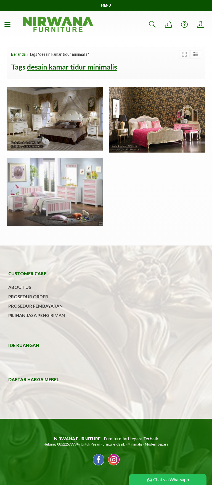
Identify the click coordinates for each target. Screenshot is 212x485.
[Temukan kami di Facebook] (98, 465)
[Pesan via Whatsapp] (168, 25)
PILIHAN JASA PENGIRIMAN (36, 315)
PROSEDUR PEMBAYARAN (35, 305)
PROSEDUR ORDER (28, 296)
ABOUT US (19, 287)
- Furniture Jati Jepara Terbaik (106, 438)
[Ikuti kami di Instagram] (114, 465)
